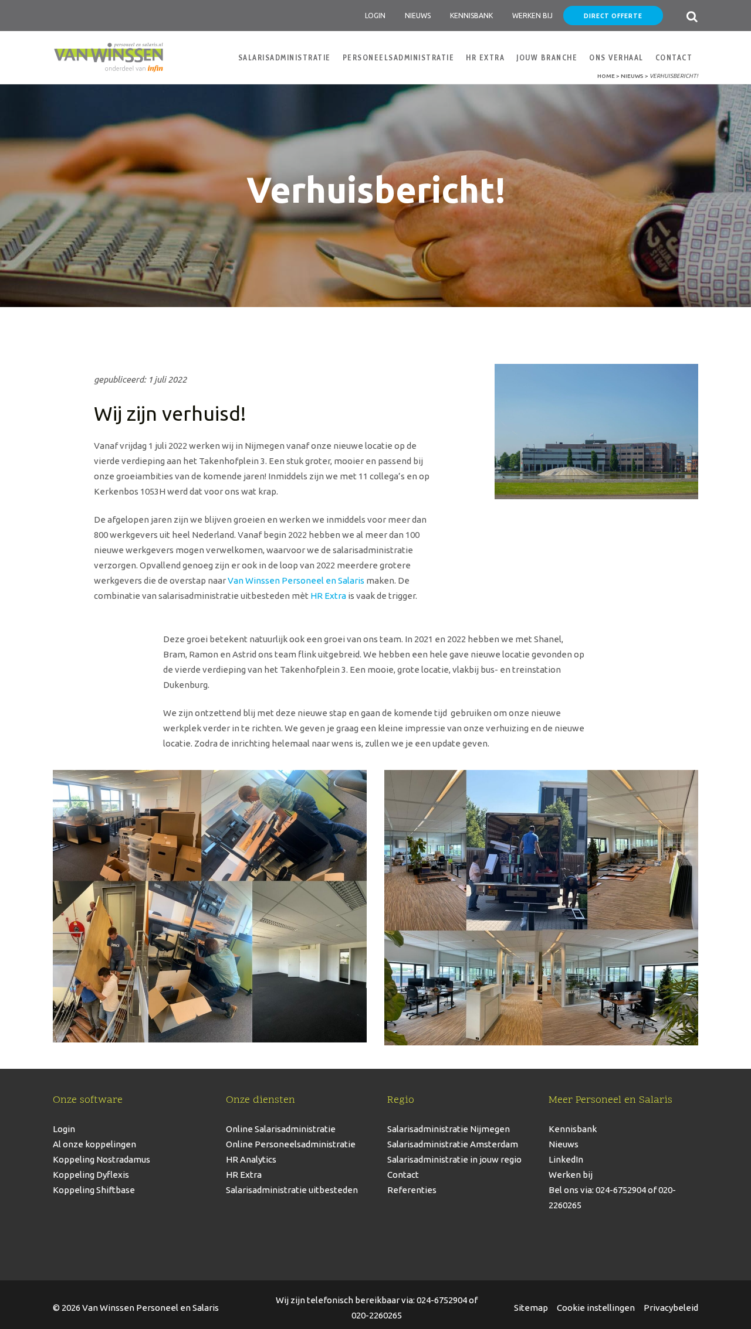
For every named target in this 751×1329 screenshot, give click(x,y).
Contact (403, 1175)
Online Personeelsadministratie (291, 1144)
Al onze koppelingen (94, 1144)
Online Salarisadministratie (281, 1129)
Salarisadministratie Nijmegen (448, 1129)
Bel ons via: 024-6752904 (597, 1190)
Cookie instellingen (596, 1308)
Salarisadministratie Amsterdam (452, 1144)
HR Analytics (251, 1159)
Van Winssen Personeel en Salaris (296, 580)
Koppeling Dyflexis (91, 1175)
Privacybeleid (671, 1308)
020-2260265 (376, 1315)
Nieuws (418, 15)
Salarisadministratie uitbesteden (292, 1190)
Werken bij (571, 1175)
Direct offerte (613, 15)
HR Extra (328, 596)
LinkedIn (566, 1159)
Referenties (412, 1190)
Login (375, 15)
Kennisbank (471, 15)
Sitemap (531, 1308)
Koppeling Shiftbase (94, 1190)
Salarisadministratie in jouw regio (454, 1159)
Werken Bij (532, 15)
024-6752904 (442, 1300)
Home (606, 76)
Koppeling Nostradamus (101, 1159)
